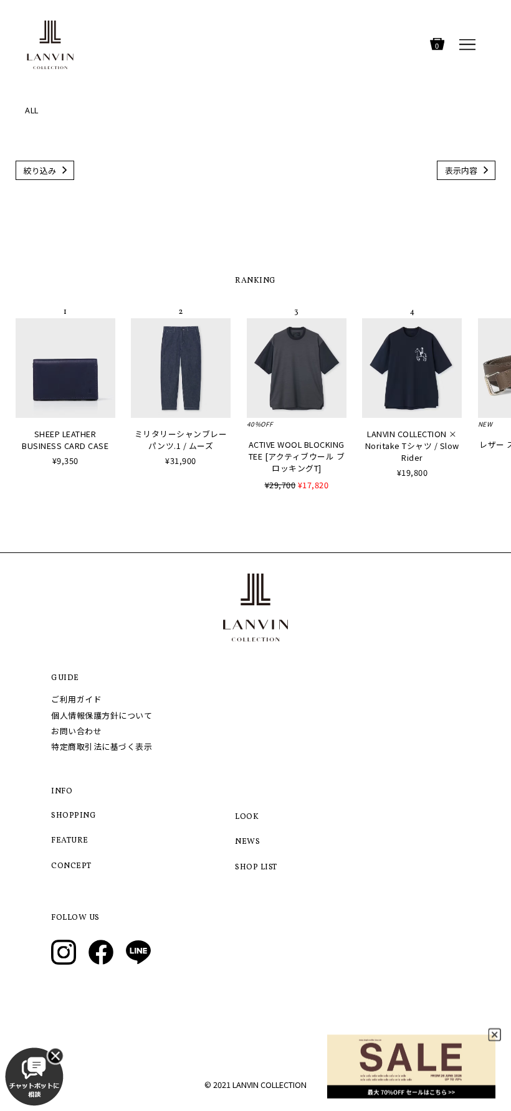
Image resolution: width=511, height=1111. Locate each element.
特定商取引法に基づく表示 (101, 746)
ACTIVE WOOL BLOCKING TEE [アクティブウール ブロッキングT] (297, 456)
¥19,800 (412, 472)
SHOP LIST (256, 867)
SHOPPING (73, 815)
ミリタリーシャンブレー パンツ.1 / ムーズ (181, 439)
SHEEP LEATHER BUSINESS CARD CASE (65, 439)
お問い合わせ (76, 731)
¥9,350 (65, 460)
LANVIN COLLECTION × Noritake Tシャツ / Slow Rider (412, 445)
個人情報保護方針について (101, 715)
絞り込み (40, 170)
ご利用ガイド (76, 699)
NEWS (247, 842)
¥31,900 (180, 460)
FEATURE (69, 840)
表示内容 (461, 170)
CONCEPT (71, 866)
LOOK (247, 817)
